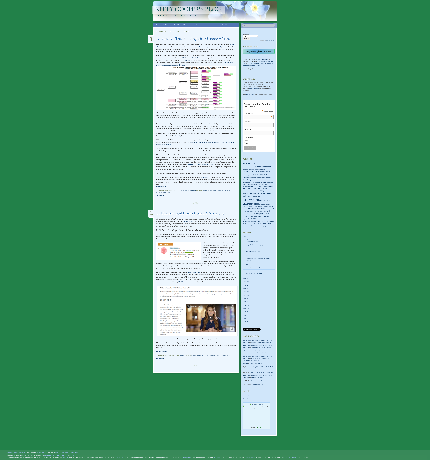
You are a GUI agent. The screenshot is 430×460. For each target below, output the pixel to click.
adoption (199, 355)
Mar (151, 38)
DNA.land (260, 188)
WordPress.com (41, 452)
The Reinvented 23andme (253, 251)
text (247, 143)
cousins (256, 182)
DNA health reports (268, 182)
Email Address (258, 113)
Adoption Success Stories (210, 190)
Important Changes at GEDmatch (260, 352)
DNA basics (167, 25)
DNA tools (245, 188)
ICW (258, 208)
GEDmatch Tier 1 (264, 200)
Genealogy (199, 25)
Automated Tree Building (223, 190)
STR (255, 219)
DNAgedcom (264, 191)
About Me (225, 25)
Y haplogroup (264, 226)
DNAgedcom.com (188, 221)
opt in (251, 216)
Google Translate (270, 40)
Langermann (269, 208)
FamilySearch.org (186, 457)
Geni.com (256, 206)
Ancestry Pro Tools (265, 171)
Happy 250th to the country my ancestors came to (259, 245)
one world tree (246, 216)
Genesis (269, 204)
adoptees (193, 355)
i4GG (255, 208)
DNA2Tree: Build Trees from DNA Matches (191, 213)
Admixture (270, 164)
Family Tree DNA (61, 455)
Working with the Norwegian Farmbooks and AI (259, 267)
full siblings (257, 196)
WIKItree (263, 223)
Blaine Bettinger (247, 180)
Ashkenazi (246, 177)
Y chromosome (256, 226)
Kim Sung (245, 363)
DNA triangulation (252, 188)
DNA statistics (253, 186)
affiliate (250, 94)
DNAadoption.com (254, 191)
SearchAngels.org (194, 272)
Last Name (247, 129)
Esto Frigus (252, 193)
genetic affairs (166, 192)
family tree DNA (266, 193)
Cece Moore (260, 180)
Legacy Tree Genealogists (290, 457)
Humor (250, 208)
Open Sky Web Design (61, 452)
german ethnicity (263, 206)
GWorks (270, 206)
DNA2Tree (218, 355)
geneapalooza (263, 204)
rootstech (261, 216)
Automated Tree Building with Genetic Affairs (193, 39)
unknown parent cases (252, 223)
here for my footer (254, 88)
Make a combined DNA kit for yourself (261, 342)
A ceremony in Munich (252, 241)
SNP (252, 219)
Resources (215, 25)
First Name (247, 121)
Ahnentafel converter (254, 169)
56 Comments (160, 358)
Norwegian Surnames (267, 214)
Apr (151, 212)
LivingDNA (65, 457)
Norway (245, 214)
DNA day (260, 182)
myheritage (268, 211)
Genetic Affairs (196, 58)
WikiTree (259, 427)
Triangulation (261, 221)
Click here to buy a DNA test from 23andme (259, 63)
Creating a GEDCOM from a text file (261, 347)
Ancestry (159, 120)
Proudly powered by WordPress (16, 452)
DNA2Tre (181, 282)
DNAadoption (246, 191)
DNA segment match (261, 184)
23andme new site (260, 164)
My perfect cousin (259, 211)
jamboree (262, 208)
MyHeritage (72, 455)
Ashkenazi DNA (254, 177)
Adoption (182, 190)
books (254, 180)
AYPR (270, 177)
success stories (262, 219)
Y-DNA (270, 226)
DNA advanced (188, 25)
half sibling (245, 208)
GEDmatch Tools (251, 204)
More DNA (177, 25)
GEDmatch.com (217, 457)
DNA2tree (185, 58)
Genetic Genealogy (190, 190)
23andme (248, 163)
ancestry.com (248, 175)
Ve (259, 223)
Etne (257, 193)
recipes (256, 216)
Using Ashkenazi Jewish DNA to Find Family (262, 372)
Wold (268, 223)
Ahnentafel (245, 169)
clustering (159, 192)
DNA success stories (265, 187)
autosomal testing (264, 177)
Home (158, 25)
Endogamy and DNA (257, 384)
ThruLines (253, 221)
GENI (252, 206)
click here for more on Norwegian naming (200, 164)
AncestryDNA (260, 174)
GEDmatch (251, 200)
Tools (207, 25)
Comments (247, 398)
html (247, 140)
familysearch (247, 196)
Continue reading (162, 187)
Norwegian (258, 214)
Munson (252, 211)
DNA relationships (249, 184)
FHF (253, 196)
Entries (246, 395)
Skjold (249, 219)
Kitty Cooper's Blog (188, 10)
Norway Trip (250, 214)
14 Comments (160, 195)
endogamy (245, 193)
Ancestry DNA (255, 171)
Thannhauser (247, 221)
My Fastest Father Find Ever (254, 273)
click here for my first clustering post (209, 47)
